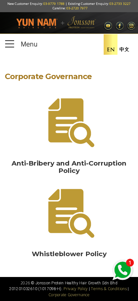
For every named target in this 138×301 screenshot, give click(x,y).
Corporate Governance (69, 294)
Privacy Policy (76, 288)
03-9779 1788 (54, 4)
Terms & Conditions (108, 288)
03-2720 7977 (77, 8)
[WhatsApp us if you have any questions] (122, 270)
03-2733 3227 (120, 4)
